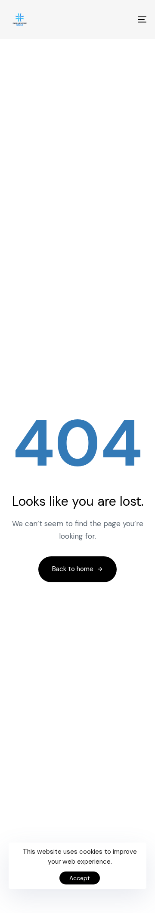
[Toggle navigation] (123, 19)
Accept (79, 878)
